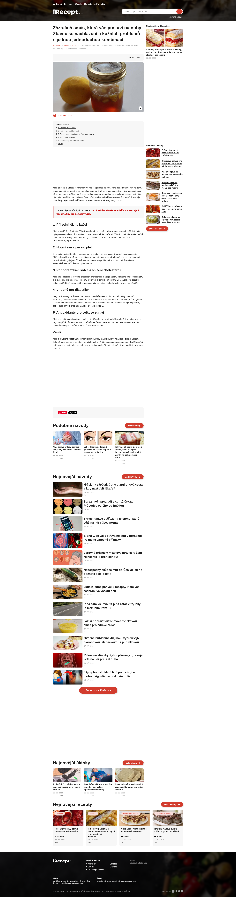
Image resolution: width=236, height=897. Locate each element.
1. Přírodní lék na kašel (67, 128)
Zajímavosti (121, 881)
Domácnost (70, 881)
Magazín (88, 4)
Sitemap (113, 867)
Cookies (113, 864)
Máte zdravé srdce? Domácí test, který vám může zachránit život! (67, 449)
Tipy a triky (56, 883)
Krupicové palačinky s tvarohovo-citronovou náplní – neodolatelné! (172, 163)
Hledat (179, 11)
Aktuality (100, 881)
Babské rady (57, 881)
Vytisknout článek (65, 115)
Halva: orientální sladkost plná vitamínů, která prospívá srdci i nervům (129, 787)
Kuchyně (78, 881)
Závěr (60, 144)
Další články (131, 763)
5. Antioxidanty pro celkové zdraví (71, 140)
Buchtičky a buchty (130, 814)
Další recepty (155, 229)
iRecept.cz (57, 45)
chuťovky (133, 863)
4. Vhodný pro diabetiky (67, 137)
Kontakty (92, 864)
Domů (59, 4)
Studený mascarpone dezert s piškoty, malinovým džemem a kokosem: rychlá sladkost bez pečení (164, 52)
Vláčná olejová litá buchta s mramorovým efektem (172, 174)
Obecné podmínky (96, 870)
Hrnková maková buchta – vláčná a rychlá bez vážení (170, 185)
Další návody (134, 426)
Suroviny (129, 881)
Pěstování (64, 883)
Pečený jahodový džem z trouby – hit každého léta (170, 152)
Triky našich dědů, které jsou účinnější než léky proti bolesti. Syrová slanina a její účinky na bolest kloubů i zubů (128, 452)
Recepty (68, 4)
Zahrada (76, 883)
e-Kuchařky (99, 4)
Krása (64, 881)
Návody (78, 4)
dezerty (60, 814)
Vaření (70, 883)
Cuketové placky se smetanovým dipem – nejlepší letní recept (171, 219)
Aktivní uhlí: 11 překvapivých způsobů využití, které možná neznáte (66, 787)
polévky (140, 863)
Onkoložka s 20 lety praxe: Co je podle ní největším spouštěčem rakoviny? (98, 787)
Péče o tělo (85, 881)
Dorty (145, 863)
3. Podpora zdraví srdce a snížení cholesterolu (76, 134)
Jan (130, 57)
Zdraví (74, 45)
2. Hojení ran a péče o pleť (68, 131)
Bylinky (106, 881)
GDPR (91, 867)
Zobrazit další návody (98, 690)
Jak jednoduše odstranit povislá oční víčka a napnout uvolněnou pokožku (97, 449)
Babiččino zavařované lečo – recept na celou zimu (172, 209)
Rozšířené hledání (175, 17)
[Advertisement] (98, 166)
